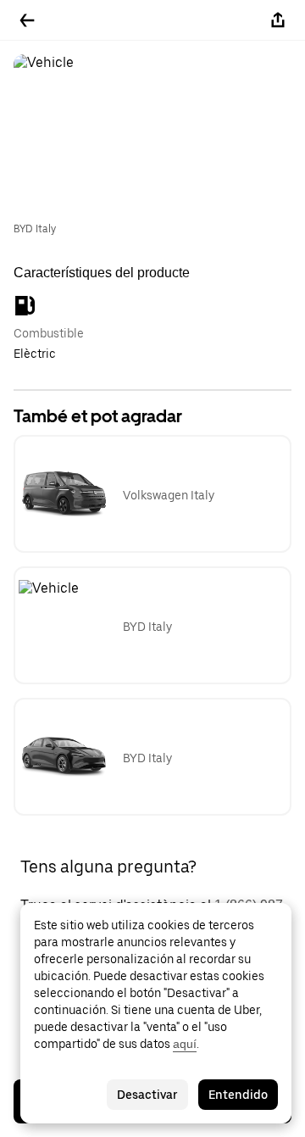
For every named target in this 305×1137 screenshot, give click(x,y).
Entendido (238, 1094)
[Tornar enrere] (27, 20)
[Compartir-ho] (278, 20)
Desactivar (147, 1094)
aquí (185, 1044)
